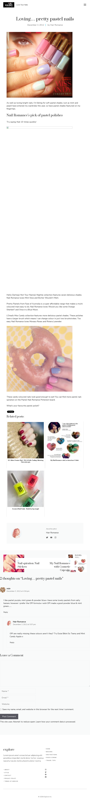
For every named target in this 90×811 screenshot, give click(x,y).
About (7, 770)
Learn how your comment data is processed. (56, 721)
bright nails (27, 103)
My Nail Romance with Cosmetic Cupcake (60, 567)
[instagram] (45, 769)
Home (48, 749)
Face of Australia (32, 303)
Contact (7, 775)
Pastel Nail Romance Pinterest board (38, 399)
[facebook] (45, 774)
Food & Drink (51, 757)
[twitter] (45, 772)
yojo (8, 588)
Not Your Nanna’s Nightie (31, 295)
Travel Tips (51, 760)
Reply (5, 612)
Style (6, 772)
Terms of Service (11, 781)
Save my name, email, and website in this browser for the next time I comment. (38, 709)
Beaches (49, 752)
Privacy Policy (10, 778)
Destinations (51, 755)
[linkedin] (45, 777)
